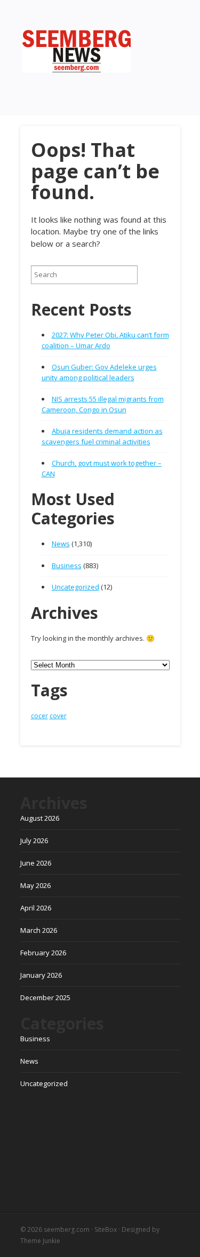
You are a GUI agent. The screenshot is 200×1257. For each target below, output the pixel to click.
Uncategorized (75, 587)
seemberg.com (67, 1229)
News (61, 543)
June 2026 (35, 863)
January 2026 (41, 975)
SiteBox (105, 1229)
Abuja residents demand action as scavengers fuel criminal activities (102, 436)
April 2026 (35, 908)
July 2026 (34, 840)
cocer (39, 715)
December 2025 (45, 997)
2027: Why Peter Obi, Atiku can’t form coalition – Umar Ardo (105, 340)
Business (67, 565)
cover (58, 715)
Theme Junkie (40, 1240)
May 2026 (35, 885)
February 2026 (43, 952)
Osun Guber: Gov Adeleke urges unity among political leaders (99, 372)
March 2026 (38, 930)
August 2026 (39, 818)
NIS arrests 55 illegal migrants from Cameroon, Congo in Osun (103, 404)
